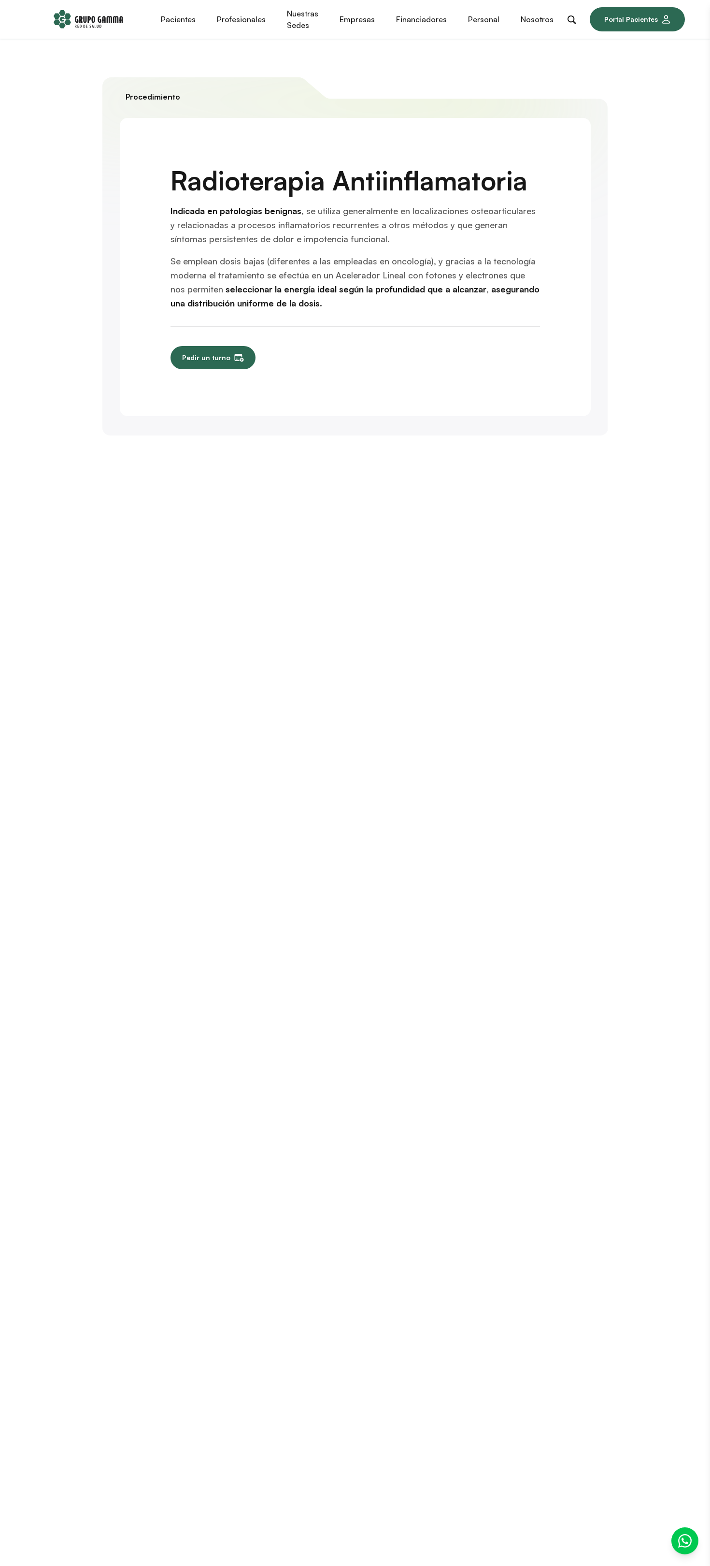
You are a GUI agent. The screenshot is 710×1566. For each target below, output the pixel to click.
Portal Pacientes (631, 19)
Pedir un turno (206, 357)
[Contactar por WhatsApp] (684, 1540)
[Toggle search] (573, 18)
